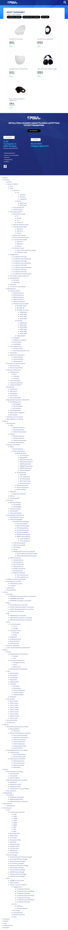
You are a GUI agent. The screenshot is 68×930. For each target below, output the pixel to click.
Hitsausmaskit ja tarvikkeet (15, 771)
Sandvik (9, 182)
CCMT (15, 814)
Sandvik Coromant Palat (17, 812)
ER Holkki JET (21, 308)
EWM (11, 425)
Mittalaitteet (10, 387)
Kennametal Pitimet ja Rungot (19, 865)
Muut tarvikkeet (21, 489)
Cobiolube (16, 376)
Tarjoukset (6, 919)
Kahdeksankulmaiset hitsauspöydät (24, 551)
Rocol (15, 374)
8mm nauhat (14, 701)
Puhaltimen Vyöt (15, 786)
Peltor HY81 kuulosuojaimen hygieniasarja (17, 99)
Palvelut (5, 921)
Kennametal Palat (15, 840)
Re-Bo (15, 635)
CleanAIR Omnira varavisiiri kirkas (18, 69)
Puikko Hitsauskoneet (19, 432)
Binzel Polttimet (18, 449)
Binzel (12, 447)
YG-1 (18, 192)
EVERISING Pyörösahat (17, 598)
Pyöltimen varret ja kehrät (15, 417)
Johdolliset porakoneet (17, 797)
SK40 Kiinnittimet (18, 297)
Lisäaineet (10, 500)
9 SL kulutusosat (25, 477)
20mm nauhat (14, 707)
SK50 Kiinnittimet (18, 299)
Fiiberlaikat (13, 680)
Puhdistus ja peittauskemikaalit (16, 579)
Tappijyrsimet (14, 254)
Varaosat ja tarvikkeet (13, 445)
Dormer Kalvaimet (19, 915)
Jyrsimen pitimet (15, 291)
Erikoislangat (17, 507)
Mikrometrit (13, 391)
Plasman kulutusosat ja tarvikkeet (20, 733)
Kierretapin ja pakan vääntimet (19, 276)
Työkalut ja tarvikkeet (19, 340)
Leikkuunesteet (14, 372)
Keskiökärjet (17, 344)
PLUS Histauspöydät (23, 530)
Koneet (9, 652)
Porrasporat (13, 415)
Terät (8, 622)
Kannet (15, 549)
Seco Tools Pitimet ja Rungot (18, 859)
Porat (11, 188)
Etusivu (5, 178)
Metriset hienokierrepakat (21, 237)
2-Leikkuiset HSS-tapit (20, 257)
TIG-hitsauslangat (15, 509)
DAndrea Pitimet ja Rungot (18, 874)
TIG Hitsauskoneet (18, 430)
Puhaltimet (13, 782)
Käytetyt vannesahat (13, 645)
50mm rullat (14, 718)
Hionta (5, 650)
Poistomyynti (7, 808)
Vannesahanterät (15, 624)
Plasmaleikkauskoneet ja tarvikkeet (17, 727)
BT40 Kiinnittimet (18, 293)
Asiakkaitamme (8, 925)
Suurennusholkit (18, 359)
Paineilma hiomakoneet (17, 660)
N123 (14, 827)
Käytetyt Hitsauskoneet (17, 442)
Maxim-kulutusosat (19, 744)
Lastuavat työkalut (12, 184)
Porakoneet (10, 795)
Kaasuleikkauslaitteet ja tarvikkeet (17, 750)
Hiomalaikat (13, 675)
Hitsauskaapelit (14, 498)
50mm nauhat (14, 712)
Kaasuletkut (17, 767)
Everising (9, 594)
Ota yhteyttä (33, 131)
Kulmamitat (13, 395)
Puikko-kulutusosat (22, 485)
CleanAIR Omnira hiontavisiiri (45, 39)
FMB (8, 613)
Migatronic (13, 492)
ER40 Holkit (23, 319)
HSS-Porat (16, 190)
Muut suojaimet (17, 14)
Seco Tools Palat (15, 833)
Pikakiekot (13, 697)
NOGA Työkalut (14, 883)
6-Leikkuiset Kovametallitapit (22, 274)
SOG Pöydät (16, 547)
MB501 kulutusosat (25, 468)
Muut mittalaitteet (15, 398)
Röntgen (15, 628)
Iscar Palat (13, 838)
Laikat (8, 671)
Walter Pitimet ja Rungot (17, 861)
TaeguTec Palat (14, 846)
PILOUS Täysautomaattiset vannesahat (22, 609)
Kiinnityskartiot (18, 361)
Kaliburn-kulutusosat (19, 739)
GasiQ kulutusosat (18, 761)
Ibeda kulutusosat (18, 765)
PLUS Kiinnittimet (18, 564)
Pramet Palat (14, 853)
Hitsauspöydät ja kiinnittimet (15, 515)
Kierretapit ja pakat (16, 212)
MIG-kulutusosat (21, 453)
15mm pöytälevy (25, 541)
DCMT (15, 821)
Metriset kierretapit (19, 214)
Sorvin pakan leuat (15, 346)
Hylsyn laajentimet (19, 690)
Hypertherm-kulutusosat (20, 737)
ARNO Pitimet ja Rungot (17, 872)
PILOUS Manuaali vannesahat (19, 605)
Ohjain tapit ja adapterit (17, 413)
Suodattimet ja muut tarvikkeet (19, 789)
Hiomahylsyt (17, 688)
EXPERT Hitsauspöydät (23, 534)
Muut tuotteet (7, 804)
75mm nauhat (14, 714)
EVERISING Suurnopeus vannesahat (20, 601)
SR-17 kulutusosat (25, 481)
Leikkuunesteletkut (16, 385)
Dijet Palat (13, 842)
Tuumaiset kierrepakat (20, 239)
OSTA (11, 46)
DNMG (15, 823)
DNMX (15, 825)
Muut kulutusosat (25, 470)
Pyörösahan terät (15, 630)
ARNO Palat (13, 851)
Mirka (15, 665)
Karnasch (16, 280)
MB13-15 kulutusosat (26, 460)
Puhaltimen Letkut (15, 784)
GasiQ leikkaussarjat (19, 754)
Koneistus (6, 180)
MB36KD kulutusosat (26, 466)
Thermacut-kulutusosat (20, 735)
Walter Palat (14, 836)
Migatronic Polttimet (19, 494)
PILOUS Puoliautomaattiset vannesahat (22, 607)
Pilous (8, 603)
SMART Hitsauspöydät (23, 536)
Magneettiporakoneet (16, 799)
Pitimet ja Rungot (12, 855)
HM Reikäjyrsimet (15, 410)
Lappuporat (23, 199)
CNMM (15, 818)
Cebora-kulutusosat (19, 742)
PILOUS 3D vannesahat (17, 611)
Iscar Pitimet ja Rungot (17, 863)
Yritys (5, 923)
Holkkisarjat (23, 312)
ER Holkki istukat (22, 306)
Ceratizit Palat (14, 848)
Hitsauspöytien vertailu (17, 517)
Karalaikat (13, 684)
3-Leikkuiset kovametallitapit (22, 263)
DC (17, 216)
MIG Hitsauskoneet (19, 427)
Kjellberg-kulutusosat (19, 746)
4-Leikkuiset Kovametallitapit (22, 267)
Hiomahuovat (11, 722)
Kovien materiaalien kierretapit (26, 250)
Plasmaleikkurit (15, 729)
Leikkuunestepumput (16, 383)
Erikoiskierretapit (18, 248)
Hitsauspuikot (14, 511)
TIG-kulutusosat (21, 472)
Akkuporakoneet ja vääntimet (19, 801)
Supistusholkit (21, 336)
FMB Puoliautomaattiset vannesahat (21, 618)
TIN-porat (23, 195)
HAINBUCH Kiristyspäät (17, 880)
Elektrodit (23, 474)
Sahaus (5, 592)
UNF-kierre (20, 231)
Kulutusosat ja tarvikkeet (17, 759)
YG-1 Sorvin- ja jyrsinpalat (17, 286)
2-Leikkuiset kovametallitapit (22, 259)
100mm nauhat (14, 716)
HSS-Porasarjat (18, 210)
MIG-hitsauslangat (15, 502)
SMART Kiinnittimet (19, 573)
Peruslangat (17, 504)
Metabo (15, 656)
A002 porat (23, 203)
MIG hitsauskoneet (18, 436)
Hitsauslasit (13, 776)
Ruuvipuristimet (15, 366)
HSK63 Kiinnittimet (19, 301)
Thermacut (16, 731)
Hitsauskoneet (11, 423)
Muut (14, 831)
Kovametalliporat (18, 207)
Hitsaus (5, 421)
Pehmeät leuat (17, 348)
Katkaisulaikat (14, 673)
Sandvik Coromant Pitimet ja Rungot (21, 857)
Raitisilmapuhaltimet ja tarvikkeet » (31, 17)
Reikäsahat (13, 637)
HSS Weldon (17, 404)
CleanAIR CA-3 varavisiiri (16, 39)
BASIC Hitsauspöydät (23, 526)
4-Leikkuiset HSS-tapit (20, 265)
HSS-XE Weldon (18, 406)
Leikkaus (6, 724)
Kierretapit (16, 910)
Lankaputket (23, 457)
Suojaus (9, 14)
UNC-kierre (20, 229)
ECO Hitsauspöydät (22, 528)
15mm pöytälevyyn (22, 577)
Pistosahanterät (15, 641)
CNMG (15, 816)
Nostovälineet (11, 806)
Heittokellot (13, 393)
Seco (11, 186)
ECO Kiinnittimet (18, 562)
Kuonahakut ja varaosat (14, 581)
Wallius (12, 434)
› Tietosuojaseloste (9, 153)
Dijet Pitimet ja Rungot (17, 868)
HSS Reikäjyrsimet (15, 402)
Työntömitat (13, 389)
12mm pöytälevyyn (22, 575)
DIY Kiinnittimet (18, 571)
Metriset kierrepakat (19, 235)
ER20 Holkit (23, 327)
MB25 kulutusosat (25, 464)
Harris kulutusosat (19, 763)
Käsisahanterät (14, 643)
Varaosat (13, 586)
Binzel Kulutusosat (19, 451)
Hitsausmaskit (14, 774)
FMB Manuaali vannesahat (18, 615)
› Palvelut (6, 157)
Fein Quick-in (17, 408)
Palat (8, 810)
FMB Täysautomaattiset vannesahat (21, 620)
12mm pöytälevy (25, 539)
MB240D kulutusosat (26, 462)
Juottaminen (10, 588)
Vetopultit (16, 338)
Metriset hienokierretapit (21, 225)
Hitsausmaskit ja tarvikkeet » (14, 17)
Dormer (19, 201)
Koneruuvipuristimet (16, 368)
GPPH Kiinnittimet (15, 558)
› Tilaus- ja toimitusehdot (11, 155)
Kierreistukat (17, 342)
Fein (14, 658)
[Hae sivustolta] (65, 2)
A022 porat (23, 205)
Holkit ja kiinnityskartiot (17, 355)
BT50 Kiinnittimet (18, 295)
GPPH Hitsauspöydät (16, 519)
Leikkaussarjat (14, 752)
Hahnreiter (20, 222)
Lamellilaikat (14, 677)
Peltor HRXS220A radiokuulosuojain (47, 69)
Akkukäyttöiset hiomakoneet (18, 669)
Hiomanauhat (11, 699)
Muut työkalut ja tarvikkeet (15, 419)
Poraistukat (13, 353)
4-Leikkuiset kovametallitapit (25, 900)
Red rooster (16, 667)
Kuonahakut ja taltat (16, 583)
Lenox (15, 626)
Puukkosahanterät (15, 639)
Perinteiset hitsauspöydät (21, 521)
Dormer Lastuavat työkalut (18, 885)
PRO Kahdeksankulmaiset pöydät (27, 556)
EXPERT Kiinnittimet (19, 568)
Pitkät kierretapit (22, 252)
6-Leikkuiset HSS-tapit (20, 272)
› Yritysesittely (7, 159)
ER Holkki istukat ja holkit (21, 304)
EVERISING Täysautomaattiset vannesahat (23, 596)
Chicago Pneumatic (19, 662)
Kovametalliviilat (12, 720)
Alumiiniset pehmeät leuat (21, 351)
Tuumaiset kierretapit (20, 227)
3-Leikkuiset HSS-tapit (20, 261)
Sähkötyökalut (7, 793)
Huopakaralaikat (18, 695)
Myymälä (6, 927)
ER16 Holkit (23, 325)
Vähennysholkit (18, 357)
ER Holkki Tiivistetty (23, 310)
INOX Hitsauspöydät (19, 543)
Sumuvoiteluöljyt (15, 380)
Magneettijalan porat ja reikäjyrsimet (18, 400)
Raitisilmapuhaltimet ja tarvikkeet (17, 780)
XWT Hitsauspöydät (19, 545)
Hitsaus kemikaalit (15, 513)
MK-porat (23, 197)
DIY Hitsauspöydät (22, 524)
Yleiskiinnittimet (18, 560)
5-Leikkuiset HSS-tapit (20, 269)
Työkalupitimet (11, 289)
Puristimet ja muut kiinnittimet (16, 363)
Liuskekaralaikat (18, 692)
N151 (14, 829)
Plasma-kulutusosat (23, 487)
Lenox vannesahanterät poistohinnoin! (18, 648)
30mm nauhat (14, 709)
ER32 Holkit (23, 316)
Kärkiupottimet (14, 278)
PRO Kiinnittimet (18, 566)
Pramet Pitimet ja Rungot (17, 870)
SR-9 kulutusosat (25, 479)
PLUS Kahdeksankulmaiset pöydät (27, 554)
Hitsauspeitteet (11, 590)
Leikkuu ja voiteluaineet (14, 370)
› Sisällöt (6, 162)
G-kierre (19, 233)
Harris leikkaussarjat (19, 757)
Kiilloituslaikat (14, 682)
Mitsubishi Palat (15, 844)
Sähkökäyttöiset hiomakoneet (19, 654)
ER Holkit (19, 321)
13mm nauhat (14, 705)
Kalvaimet (13, 284)
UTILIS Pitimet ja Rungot (17, 876)
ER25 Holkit (23, 314)
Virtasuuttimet (24, 455)
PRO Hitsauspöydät (22, 532)
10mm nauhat (14, 703)
